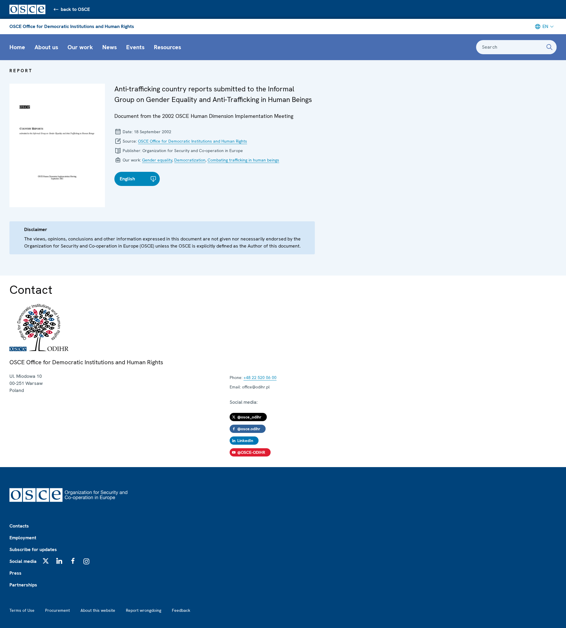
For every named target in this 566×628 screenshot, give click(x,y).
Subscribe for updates (33, 549)
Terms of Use (21, 610)
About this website (97, 610)
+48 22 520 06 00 (260, 377)
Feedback (181, 610)
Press (15, 573)
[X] (45, 560)
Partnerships (23, 585)
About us (46, 47)
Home (17, 47)
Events (135, 47)
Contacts (19, 526)
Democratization (189, 160)
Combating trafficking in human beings (243, 160)
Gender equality (157, 160)
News (109, 47)
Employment (22, 538)
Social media (23, 561)
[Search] (549, 47)
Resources (167, 47)
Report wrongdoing (143, 610)
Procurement (57, 610)
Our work (80, 47)
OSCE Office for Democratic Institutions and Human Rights (71, 26)
